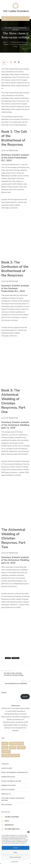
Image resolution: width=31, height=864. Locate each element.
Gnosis (12, 747)
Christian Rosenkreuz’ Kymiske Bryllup (14, 772)
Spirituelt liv (6, 794)
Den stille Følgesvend (12, 829)
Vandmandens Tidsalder (11, 755)
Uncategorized (6, 804)
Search (3, 693)
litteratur (15, 658)
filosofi (8, 658)
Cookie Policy (14, 861)
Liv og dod (6, 751)
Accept (15, 848)
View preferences (15, 857)
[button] (28, 832)
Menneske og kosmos (8, 785)
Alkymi (5, 743)
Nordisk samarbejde (12, 817)
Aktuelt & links (6, 768)
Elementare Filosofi (8, 777)
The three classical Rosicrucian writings (15, 28)
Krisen (7, 821)
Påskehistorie (9, 825)
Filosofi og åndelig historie (11, 781)
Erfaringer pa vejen (16, 743)
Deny (15, 852)
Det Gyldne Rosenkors (16, 11)
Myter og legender (8, 789)
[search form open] (27, 18)
